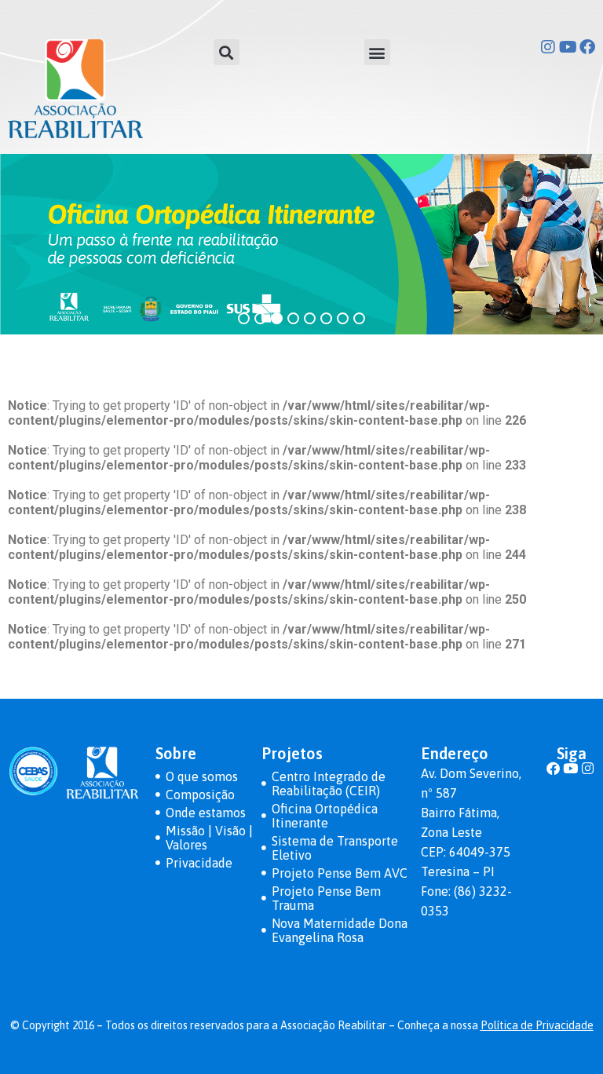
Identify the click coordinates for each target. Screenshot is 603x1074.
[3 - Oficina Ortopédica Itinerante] (301, 244)
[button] (226, 52)
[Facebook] (587, 47)
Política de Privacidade (537, 1025)
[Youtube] (568, 47)
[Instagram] (548, 47)
